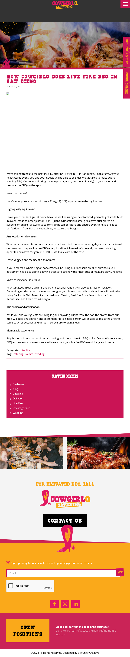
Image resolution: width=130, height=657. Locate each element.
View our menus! (16, 193)
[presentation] (30, 586)
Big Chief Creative (88, 652)
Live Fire (25, 350)
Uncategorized (21, 408)
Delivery (18, 398)
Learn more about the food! (23, 279)
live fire (29, 354)
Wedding (18, 413)
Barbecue (18, 384)
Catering (18, 393)
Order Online (126, 83)
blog (15, 389)
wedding (40, 354)
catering (18, 354)
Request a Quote (126, 52)
